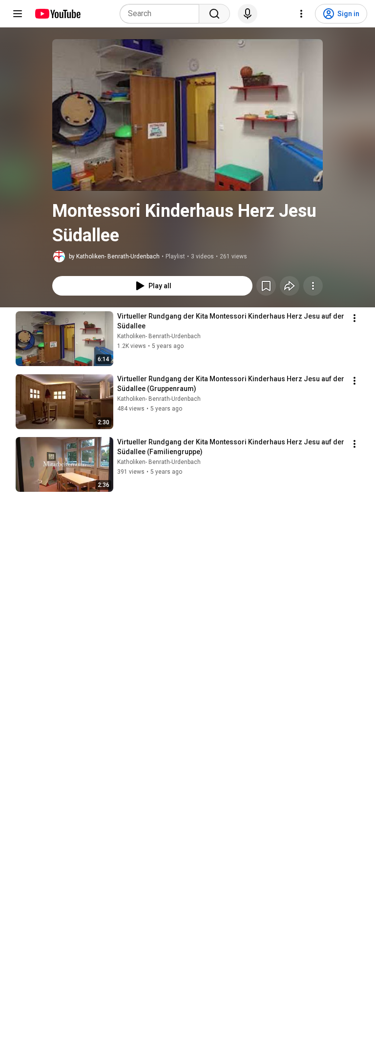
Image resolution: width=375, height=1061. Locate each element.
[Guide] (17, 14)
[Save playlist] (266, 286)
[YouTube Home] (57, 13)
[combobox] (162, 14)
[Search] (214, 13)
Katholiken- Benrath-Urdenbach (159, 336)
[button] (187, 115)
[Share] (289, 286)
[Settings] (301, 14)
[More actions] (313, 286)
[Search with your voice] (247, 13)
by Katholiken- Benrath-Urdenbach (114, 256)
